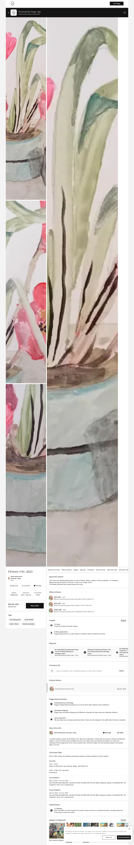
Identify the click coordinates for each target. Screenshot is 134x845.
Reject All (109, 837)
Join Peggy (116, 3)
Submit (121, 671)
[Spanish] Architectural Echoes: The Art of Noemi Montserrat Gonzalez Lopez (99, 651)
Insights (75, 570)
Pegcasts (83, 570)
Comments (90, 570)
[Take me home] (12, 4)
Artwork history (100, 570)
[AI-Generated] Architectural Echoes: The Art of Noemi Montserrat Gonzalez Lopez (67, 651)
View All (123, 820)
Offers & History (66, 570)
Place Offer (35, 606)
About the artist (112, 570)
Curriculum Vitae (124, 570)
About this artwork (54, 570)
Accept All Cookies (124, 837)
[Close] (129, 829)
